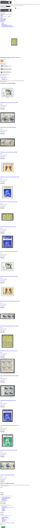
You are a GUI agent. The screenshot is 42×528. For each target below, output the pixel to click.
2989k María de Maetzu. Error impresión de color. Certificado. (9, 102)
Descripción (3, 78)
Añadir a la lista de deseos (4, 74)
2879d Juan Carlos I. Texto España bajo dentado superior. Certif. (9, 425)
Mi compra (1, 15)
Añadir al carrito (2, 158)
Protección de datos (4, 506)
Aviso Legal (3, 509)
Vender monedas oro (4, 500)
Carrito (1, 7)
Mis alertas (3, 521)
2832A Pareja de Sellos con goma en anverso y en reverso (8, 226)
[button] (21, 12)
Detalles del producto (4, 79)
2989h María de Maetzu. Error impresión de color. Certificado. (9, 276)
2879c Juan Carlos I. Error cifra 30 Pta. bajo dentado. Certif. (8, 251)
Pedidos (3, 518)
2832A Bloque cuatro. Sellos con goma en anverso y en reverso (9, 350)
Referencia (1, 81)
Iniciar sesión (2, 77)
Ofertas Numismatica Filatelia (6, 497)
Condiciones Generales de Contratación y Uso (8, 507)
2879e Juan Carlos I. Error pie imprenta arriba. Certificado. (8, 201)
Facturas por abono (4, 519)
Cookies (3, 508)
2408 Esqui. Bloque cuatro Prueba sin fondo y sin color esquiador (9, 375)
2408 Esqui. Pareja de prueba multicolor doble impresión (8, 127)
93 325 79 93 (18, 8)
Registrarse (5, 77)
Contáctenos (3, 510)
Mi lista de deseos (4, 520)
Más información (3, 6)
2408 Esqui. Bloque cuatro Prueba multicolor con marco (8, 400)
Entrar (1, 106)
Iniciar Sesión (4, 7)
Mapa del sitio (4, 499)
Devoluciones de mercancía (5, 517)
